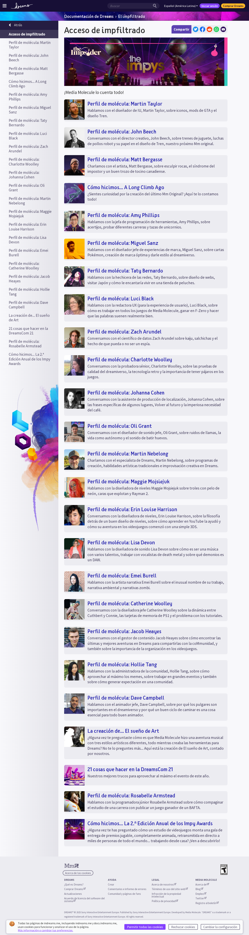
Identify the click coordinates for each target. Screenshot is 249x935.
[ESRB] (223, 869)
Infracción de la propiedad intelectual (167, 895)
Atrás (18, 25)
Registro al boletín (205, 903)
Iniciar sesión (209, 6)
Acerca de (201, 884)
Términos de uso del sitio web (168, 889)
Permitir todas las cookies (145, 927)
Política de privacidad (164, 901)
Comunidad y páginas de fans (124, 893)
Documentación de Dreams (89, 16)
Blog (198, 889)
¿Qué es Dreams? (73, 884)
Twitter (199, 898)
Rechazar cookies (183, 927)
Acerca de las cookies (78, 873)
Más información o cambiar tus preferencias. (45, 930)
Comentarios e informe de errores (127, 889)
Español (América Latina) (180, 6)
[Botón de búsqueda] (155, 6)
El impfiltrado (131, 16)
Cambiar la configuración (220, 927)
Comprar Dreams (233, 6)
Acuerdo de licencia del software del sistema (84, 900)
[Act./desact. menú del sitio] (4, 5)
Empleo (199, 893)
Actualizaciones (73, 893)
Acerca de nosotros (163, 884)
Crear (111, 884)
